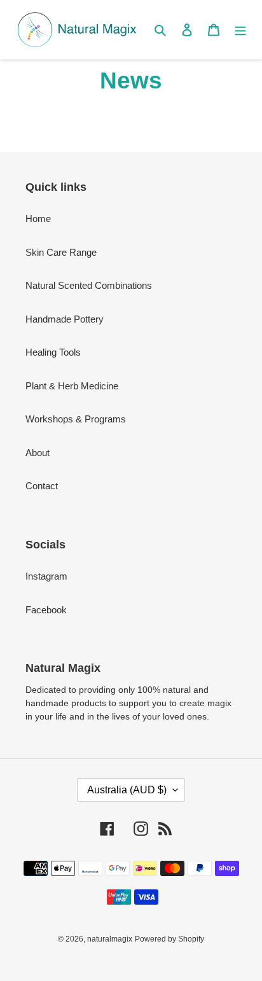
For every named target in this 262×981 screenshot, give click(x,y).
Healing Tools (53, 352)
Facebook (46, 609)
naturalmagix (109, 939)
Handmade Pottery (64, 319)
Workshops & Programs (75, 419)
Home (38, 218)
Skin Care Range (61, 252)
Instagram (46, 576)
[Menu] (240, 29)
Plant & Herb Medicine (71, 385)
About (37, 452)
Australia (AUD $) (127, 789)
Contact (41, 485)
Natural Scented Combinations (88, 285)
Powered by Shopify (169, 939)
